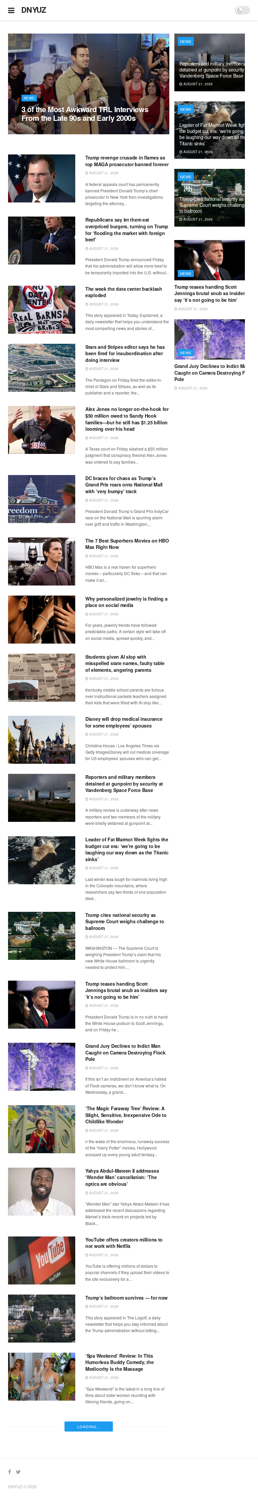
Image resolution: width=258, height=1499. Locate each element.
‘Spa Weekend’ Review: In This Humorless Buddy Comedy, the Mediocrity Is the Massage (119, 1362)
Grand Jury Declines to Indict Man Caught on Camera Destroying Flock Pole (125, 1052)
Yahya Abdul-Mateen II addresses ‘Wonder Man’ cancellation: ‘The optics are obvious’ (122, 1177)
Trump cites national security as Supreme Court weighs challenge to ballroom (124, 921)
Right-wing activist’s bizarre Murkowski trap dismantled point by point (125, 1424)
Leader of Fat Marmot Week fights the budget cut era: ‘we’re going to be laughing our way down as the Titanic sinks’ (127, 849)
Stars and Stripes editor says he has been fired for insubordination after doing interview (125, 353)
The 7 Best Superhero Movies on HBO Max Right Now (127, 544)
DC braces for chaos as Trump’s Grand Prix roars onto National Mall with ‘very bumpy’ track (124, 485)
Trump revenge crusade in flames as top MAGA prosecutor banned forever (126, 161)
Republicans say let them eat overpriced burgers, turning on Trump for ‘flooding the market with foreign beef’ (126, 229)
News (29, 98)
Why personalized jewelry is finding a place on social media (126, 602)
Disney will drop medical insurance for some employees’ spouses (123, 722)
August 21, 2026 (40, 130)
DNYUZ (33, 10)
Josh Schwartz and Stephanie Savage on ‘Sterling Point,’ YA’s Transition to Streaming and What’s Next (126, 1487)
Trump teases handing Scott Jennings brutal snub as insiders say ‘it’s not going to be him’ (126, 990)
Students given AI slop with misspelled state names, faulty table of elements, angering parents (125, 663)
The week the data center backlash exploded (123, 292)
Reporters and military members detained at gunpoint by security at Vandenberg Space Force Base (124, 783)
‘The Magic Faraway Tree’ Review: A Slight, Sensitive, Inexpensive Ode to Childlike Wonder (126, 1115)
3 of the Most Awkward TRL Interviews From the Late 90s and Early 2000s (85, 113)
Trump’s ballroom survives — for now (126, 1297)
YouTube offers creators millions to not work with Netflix (124, 1243)
